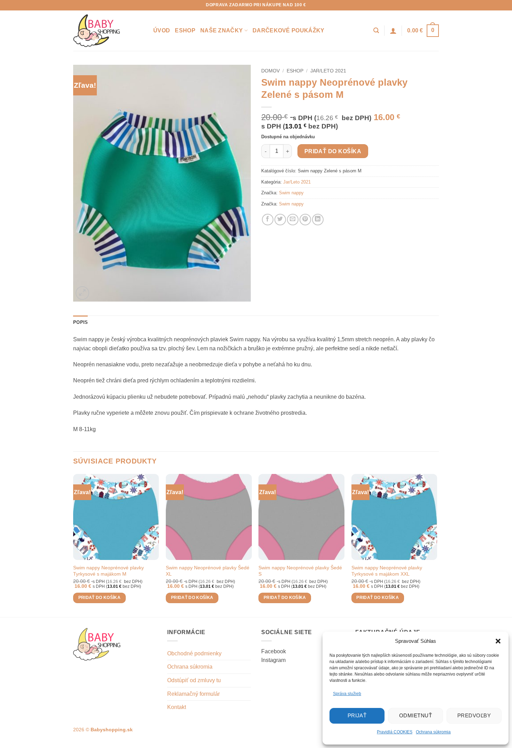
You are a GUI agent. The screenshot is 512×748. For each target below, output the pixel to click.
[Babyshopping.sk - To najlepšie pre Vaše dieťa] (108, 30)
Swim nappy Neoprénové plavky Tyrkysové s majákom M (108, 571)
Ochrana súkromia (433, 732)
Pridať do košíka (332, 151)
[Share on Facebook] (267, 219)
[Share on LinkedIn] (318, 219)
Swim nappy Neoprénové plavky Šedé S (300, 571)
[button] (498, 641)
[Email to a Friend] (292, 219)
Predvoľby (474, 715)
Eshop (185, 30)
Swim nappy (291, 192)
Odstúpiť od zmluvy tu (194, 680)
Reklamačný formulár (193, 694)
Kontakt (176, 707)
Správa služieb (347, 693)
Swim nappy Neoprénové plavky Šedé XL (207, 571)
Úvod (161, 30)
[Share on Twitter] (280, 219)
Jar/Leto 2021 (328, 70)
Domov (270, 70)
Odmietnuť (415, 715)
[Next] (437, 544)
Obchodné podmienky (194, 653)
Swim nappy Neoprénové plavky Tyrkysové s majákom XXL (386, 571)
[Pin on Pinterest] (305, 219)
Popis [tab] (80, 322)
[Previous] (73, 544)
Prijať (357, 715)
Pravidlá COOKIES (394, 732)
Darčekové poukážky (289, 30)
